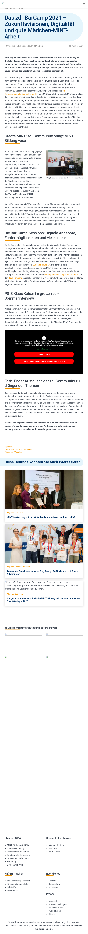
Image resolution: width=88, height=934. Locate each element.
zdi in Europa (54, 851)
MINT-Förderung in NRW (18, 845)
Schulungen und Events (18, 858)
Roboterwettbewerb (22, 567)
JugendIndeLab (40, 265)
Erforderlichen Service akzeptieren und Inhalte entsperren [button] (44, 361)
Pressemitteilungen (58, 904)
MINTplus (53, 848)
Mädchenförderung (57, 845)
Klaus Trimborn (15, 278)
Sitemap (52, 914)
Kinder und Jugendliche (18, 884)
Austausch (10, 449)
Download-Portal (56, 907)
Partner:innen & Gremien (18, 851)
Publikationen (55, 911)
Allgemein (8, 447)
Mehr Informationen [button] (44, 349)
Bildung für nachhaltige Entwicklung (60, 274)
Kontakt (52, 881)
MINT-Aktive (12, 890)
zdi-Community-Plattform (18, 881)
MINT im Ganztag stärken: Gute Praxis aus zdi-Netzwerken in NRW (41, 517)
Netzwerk (9, 452)
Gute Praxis (19, 513)
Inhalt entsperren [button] (44, 354)
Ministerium (28, 449)
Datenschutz (54, 884)
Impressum (54, 887)
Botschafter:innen (15, 865)
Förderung (11, 861)
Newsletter (54, 901)
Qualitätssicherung (15, 848)
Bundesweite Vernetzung (18, 855)
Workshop (18, 452)
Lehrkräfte (11, 887)
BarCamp (19, 449)
